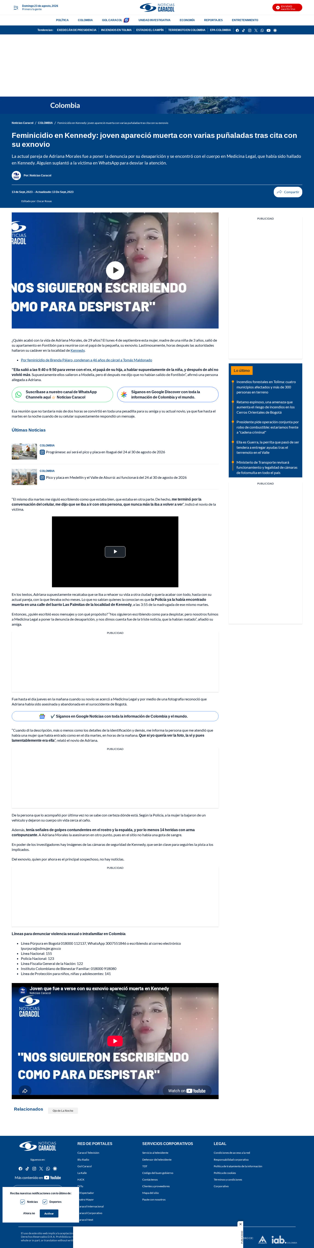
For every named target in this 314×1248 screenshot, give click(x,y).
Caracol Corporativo (89, 1213)
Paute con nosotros (154, 1199)
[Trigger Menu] (16, 7)
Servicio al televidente (155, 1152)
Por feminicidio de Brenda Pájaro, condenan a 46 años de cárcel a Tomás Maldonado (86, 360)
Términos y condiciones (228, 1179)
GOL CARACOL (112, 20)
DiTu (80, 1186)
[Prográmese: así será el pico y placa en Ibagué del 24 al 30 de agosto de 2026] (24, 451)
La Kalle (82, 1173)
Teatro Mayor (85, 1199)
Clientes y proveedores (156, 1186)
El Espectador (85, 1193)
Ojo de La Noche (63, 1110)
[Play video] (115, 270)
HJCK (80, 1179)
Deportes (55, 1201)
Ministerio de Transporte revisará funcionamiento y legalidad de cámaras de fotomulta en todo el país (267, 467)
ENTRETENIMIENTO (245, 20)
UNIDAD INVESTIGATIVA (155, 20)
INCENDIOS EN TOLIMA (116, 30)
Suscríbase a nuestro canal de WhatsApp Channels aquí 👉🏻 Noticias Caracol (61, 394)
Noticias (32, 1201)
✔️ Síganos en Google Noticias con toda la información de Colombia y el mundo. (119, 716)
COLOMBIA (85, 20)
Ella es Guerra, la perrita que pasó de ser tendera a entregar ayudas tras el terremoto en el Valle (268, 447)
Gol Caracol (84, 1166)
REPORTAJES (213, 20)
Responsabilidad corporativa (231, 1159)
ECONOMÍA (187, 20)
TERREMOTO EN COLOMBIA (187, 30)
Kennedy (78, 350)
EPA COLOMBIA (220, 30)
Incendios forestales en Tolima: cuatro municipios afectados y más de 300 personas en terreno (266, 386)
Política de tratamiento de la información (238, 1166)
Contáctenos (150, 1179)
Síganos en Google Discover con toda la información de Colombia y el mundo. (165, 394)
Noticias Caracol (22, 123)
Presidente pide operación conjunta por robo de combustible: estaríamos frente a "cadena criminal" (268, 427)
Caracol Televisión (88, 1152)
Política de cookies (225, 1173)
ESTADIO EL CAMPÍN (150, 30)
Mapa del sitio (150, 1193)
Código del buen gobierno (157, 1173)
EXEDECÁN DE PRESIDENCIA (77, 30)
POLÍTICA (62, 20)
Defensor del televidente (156, 1159)
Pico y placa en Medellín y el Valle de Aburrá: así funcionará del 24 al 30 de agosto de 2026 (116, 477)
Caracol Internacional (90, 1206)
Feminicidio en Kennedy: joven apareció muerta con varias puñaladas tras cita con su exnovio (112, 123)
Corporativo (221, 1186)
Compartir (288, 192)
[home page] (157, 7)
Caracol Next (85, 1219)
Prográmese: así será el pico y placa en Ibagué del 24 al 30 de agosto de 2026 (105, 452)
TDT (144, 1166)
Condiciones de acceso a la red (232, 1152)
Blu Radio (83, 1159)
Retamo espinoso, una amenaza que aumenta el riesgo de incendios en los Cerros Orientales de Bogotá (266, 407)
